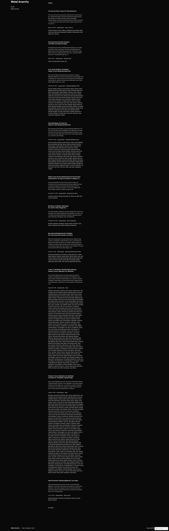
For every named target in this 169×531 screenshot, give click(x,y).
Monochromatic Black (67, 106)
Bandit (72, 297)
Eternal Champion (66, 97)
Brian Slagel (51, 301)
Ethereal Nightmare (53, 498)
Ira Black (63, 30)
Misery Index (59, 341)
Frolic (79, 223)
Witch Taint (79, 366)
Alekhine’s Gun (76, 290)
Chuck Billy (80, 304)
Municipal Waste (52, 108)
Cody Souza (57, 306)
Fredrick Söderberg (52, 317)
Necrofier (59, 108)
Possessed (51, 109)
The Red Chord (62, 113)
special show (51, 261)
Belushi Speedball (57, 90)
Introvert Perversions (58, 324)
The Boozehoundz (58, 359)
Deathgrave (62, 223)
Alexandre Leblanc (62, 292)
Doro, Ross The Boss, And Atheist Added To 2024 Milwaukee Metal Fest (59, 70)
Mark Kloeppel (61, 336)
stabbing (72, 111)
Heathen (54, 101)
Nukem (73, 345)
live (75, 196)
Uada (79, 113)
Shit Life (73, 353)
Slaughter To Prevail (58, 111)
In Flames (78, 101)
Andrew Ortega (70, 294)
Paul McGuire (57, 348)
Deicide (79, 94)
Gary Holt (66, 317)
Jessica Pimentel (52, 327)
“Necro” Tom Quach (57, 297)
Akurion (70, 290)
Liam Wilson (70, 332)
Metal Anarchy (20, 1)
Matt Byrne (56, 338)
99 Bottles (50, 290)
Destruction (51, 95)
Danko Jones (68, 308)
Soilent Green (66, 111)
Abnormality (56, 290)
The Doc (79, 359)
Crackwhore (76, 306)
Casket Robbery (63, 92)
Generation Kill (70, 193)
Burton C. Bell (65, 301)
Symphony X (78, 111)
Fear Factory (72, 315)
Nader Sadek (63, 343)
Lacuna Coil (51, 104)
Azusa (72, 295)
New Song (54, 500)
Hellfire (75, 256)
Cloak (74, 92)
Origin (74, 346)
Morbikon (75, 106)
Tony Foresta (66, 362)
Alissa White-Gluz (72, 292)
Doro (62, 95)
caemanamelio (60, 27)
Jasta (71, 102)
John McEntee (74, 327)
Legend (50, 332)
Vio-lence (70, 27)
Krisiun (69, 331)
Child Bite (57, 304)
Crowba (50, 308)
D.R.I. (76, 254)
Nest (49, 345)
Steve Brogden (51, 357)
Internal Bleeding (58, 102)
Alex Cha (55, 292)
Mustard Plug (51, 343)
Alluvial (50, 88)
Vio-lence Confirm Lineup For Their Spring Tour (62, 11)
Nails (68, 343)
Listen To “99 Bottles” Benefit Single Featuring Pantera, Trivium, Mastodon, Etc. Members (62, 270)
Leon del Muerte (62, 332)
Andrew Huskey (62, 294)
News (66, 27)
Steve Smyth (58, 261)
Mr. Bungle (80, 106)
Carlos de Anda (52, 303)
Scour (63, 352)
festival (53, 99)
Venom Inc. (61, 366)
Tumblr (23, 528)
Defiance (54, 256)
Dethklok (71, 311)
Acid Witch (62, 290)
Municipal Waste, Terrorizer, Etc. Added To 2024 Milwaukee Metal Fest (59, 124)
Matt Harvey (62, 338)
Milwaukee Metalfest (71, 85)
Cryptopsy (55, 308)
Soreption (70, 355)
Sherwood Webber (66, 353)
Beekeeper (77, 297)
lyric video (77, 498)
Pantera (81, 346)
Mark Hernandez (65, 258)
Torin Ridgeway (58, 364)
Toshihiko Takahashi (68, 364)
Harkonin (68, 318)
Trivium (75, 364)
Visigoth (63, 115)
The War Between (68, 360)
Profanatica (57, 109)
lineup (55, 104)
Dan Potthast (61, 308)
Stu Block (64, 357)
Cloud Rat (50, 306)
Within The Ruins (52, 367)
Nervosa (66, 58)
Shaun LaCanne (75, 352)
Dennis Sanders (77, 310)
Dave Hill (58, 310)
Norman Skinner (66, 259)
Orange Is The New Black (66, 346)
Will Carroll (78, 261)
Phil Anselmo (64, 348)
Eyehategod (65, 315)
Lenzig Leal (55, 332)
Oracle (57, 346)
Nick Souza (57, 32)
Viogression (57, 115)
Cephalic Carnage (73, 303)
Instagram (28, 528)
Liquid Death (76, 332)
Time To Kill (69, 113)
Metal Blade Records (60, 339)
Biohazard (56, 223)
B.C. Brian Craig (67, 297)
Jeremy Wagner (78, 325)
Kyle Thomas (74, 331)
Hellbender (54, 225)
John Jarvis (68, 327)
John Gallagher (61, 327)
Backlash (50, 90)
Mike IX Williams (77, 339)
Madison (63, 334)
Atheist (72, 88)
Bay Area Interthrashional (71, 251)
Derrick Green (65, 311)
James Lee (66, 324)
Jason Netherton (56, 325)
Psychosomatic (76, 32)
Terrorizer (50, 113)
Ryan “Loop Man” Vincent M (55, 352)
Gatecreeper (59, 99)
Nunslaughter (71, 108)
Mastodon (50, 338)
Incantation (51, 102)
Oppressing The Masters (66, 32)
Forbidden (75, 223)
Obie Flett (78, 345)
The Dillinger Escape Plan (70, 359)
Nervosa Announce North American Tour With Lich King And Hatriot (58, 42)
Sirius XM (77, 353)
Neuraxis (53, 345)
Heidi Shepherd (67, 320)
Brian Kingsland (79, 299)
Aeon (67, 290)
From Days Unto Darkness (64, 498)
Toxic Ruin (75, 113)
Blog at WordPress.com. (152, 528)
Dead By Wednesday (57, 94)
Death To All (74, 94)
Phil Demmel (71, 348)
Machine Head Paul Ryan (54, 334)
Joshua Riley (54, 329)
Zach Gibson (73, 367)
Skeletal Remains (75, 109)
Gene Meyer (72, 317)
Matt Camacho (72, 258)
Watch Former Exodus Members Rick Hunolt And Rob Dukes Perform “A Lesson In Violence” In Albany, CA (64, 177)
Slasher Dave (56, 355)
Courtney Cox (69, 306)
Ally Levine (79, 292)
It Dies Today (66, 102)
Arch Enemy (63, 295)
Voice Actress (73, 366)
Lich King (54, 61)
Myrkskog (57, 343)
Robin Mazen (71, 350)
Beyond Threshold (72, 90)
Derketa (59, 311)
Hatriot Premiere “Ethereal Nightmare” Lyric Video (63, 480)
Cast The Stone (60, 303)
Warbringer (73, 225)
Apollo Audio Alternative (54, 295)
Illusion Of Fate (71, 101)
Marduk (75, 104)
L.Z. (79, 331)
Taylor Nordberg (70, 357)
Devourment (57, 95)
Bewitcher (64, 90)
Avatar (80, 88)
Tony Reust (72, 362)
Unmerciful (55, 366)
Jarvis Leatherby (73, 324)
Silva (69, 109)
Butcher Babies (72, 301)
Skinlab (78, 259)
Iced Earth (61, 322)
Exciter (66, 223)
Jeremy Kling (70, 325)
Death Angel (70, 310)
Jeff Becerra (64, 325)
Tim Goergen (76, 360)
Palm (77, 346)
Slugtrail (65, 355)
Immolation (67, 322)
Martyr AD (79, 104)
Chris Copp (74, 304)
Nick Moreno (59, 345)
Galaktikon (60, 317)
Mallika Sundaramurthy (71, 334)
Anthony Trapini (78, 294)
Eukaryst (79, 313)
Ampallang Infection (53, 294)
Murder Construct (79, 341)
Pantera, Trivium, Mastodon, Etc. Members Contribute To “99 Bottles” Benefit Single (61, 376)
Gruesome (62, 318)
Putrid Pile (64, 350)
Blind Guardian (55, 92)
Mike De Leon (69, 339)
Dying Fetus (69, 313)
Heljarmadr (73, 320)
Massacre (76, 336)
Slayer (61, 355)
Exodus (60, 196)
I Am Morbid (64, 101)
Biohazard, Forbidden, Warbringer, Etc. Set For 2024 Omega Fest (58, 206)
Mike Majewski (51, 341)
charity (52, 304)
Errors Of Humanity (56, 97)
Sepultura (68, 352)
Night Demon (65, 108)
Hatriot (59, 30)
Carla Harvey (80, 301)
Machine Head (56, 258)
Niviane (60, 259)
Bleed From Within (76, 144)
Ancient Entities (66, 88)
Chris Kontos (64, 254)
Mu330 (64, 341)
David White (63, 310)
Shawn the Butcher (56, 353)
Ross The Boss (63, 109)
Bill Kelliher (55, 299)
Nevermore (55, 259)
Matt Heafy (68, 338)
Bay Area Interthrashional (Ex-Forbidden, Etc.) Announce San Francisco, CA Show (60, 234)
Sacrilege (73, 259)
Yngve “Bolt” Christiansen (63, 367)
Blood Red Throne (62, 299)
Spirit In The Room (77, 355)
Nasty (79, 343)
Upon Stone (51, 115)
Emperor (74, 313)
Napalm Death (73, 343)
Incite (79, 256)
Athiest (68, 295)
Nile (70, 345)
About (12, 6)
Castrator (66, 303)
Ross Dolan (77, 350)
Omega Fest (73, 220)
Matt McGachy (74, 338)
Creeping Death (77, 146)
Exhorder (50, 315)
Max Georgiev (76, 30)
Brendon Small (71, 299)
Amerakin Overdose (57, 88)
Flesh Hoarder (78, 315)
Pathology (50, 348)
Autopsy (76, 88)
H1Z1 (63, 99)
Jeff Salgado (69, 30)
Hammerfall (68, 99)
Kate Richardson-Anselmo (64, 329)
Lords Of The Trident (63, 104)
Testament (55, 113)
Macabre (70, 104)
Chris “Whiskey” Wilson (65, 304)
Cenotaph (70, 92)
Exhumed (73, 97)
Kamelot (75, 102)
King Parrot (56, 331)
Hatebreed (73, 99)
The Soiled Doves (59, 360)
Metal (81, 30)
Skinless (50, 111)
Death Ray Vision (66, 94)
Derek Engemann (52, 311)
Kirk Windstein (63, 331)
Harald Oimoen (65, 256)
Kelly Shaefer (74, 329)
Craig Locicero (71, 254)
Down (63, 313)
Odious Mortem (52, 346)
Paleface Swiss (79, 108)
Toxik (63, 261)
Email (33, 528)
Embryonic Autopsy (68, 95)
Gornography (57, 318)
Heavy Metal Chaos (57, 320)
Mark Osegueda (69, 336)
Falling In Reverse (52, 30)
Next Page (51, 507)
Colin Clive (62, 306)
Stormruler (58, 357)
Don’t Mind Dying (58, 313)
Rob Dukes (54, 198)
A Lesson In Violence (53, 196)
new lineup (51, 32)
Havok (49, 101)
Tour (53, 34)
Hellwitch (59, 101)
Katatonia (80, 102)
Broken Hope (58, 301)
